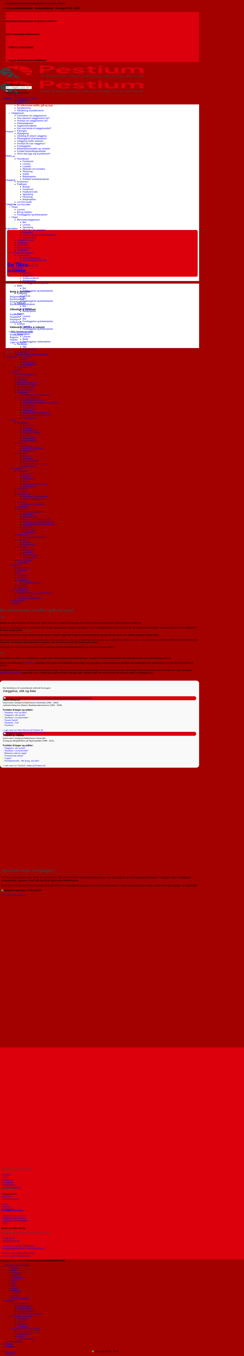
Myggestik (28, 275)
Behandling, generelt (27, 382)
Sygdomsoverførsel (26, 126)
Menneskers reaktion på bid (36, 519)
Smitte (26, 174)
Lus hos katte (23, 204)
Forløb (26, 481)
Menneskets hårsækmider (35, 496)
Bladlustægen (24, 247)
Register (15, 603)
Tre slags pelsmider (32, 512)
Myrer (20, 369)
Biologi (26, 187)
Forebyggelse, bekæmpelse (37, 341)
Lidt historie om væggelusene (31, 115)
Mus (13, 1283)
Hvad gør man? (24, 595)
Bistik (25, 339)
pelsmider (16, 673)
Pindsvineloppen (25, 390)
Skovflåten (22, 423)
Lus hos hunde (24, 202)
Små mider (16, 468)
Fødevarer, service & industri (25, 1329)
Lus (13, 156)
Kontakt (10, 352)
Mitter (19, 286)
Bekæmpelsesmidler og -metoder (33, 148)
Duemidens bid (30, 461)
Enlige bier (22, 352)
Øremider (21, 501)
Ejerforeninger (24, 1308)
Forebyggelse (24, 146)
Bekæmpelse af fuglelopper (36, 395)
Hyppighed (22, 100)
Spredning (28, 194)
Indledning (16, 95)
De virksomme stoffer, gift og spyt (35, 105)
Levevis (26, 164)
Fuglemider (22, 540)
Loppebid (21, 380)
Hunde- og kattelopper (28, 397)
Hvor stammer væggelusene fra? (33, 118)
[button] (9, 98)
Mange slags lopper (27, 385)
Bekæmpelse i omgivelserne (37, 415)
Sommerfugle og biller (22, 253)
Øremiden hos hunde (33, 504)
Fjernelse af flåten (32, 433)
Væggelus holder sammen (30, 141)
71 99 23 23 (8, 1238)
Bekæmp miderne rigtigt (15, 753)
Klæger (20, 314)
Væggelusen (17, 113)
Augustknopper (30, 555)
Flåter (14, 420)
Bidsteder (27, 428)
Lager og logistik (25, 1339)
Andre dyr (16, 565)
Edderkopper (23, 580)
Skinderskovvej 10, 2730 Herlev (18, 1246)
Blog (5, 1204)
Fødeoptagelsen (25, 123)
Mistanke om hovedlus (34, 169)
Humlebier (22, 344)
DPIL (4, 1223)
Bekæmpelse (29, 176)
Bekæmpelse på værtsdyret (36, 413)
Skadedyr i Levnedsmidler (16, 717)
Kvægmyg (22, 293)
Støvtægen (22, 242)
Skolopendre (23, 575)
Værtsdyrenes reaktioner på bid (38, 522)
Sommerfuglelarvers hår (35, 260)
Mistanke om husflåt (33, 448)
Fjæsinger (22, 585)
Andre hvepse (24, 367)
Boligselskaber (24, 1306)
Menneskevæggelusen (28, 220)
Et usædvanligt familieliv (35, 537)
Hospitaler (22, 1321)
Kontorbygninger (25, 1311)
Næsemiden (23, 507)
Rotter (14, 1280)
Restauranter (23, 1334)
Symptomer (28, 479)
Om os (9, 349)
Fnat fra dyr (22, 489)
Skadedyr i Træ (11, 723)
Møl (13, 1285)
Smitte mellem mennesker (36, 484)
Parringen (22, 131)
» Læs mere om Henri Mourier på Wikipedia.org (24, 732)
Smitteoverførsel (31, 278)
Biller (19, 263)
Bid (24, 222)
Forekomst (28, 161)
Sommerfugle (23, 255)
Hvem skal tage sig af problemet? (33, 154)
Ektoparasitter (18, 600)
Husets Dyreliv (11, 720)
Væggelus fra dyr (25, 240)
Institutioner (23, 1326)
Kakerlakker (9, 1185)
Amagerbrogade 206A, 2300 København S (23, 1248)
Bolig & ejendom (19, 1303)
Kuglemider (23, 534)
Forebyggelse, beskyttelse (36, 283)
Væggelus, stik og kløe (15, 715)
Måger (14, 1288)
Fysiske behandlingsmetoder (31, 151)
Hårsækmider (23, 494)
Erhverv (10, 282)
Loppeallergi (29, 405)
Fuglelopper (23, 392)
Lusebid (27, 166)
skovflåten (29, 663)
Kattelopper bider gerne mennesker (40, 402)
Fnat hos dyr (23, 491)
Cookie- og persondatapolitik (15, 1256)
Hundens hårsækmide (34, 499)
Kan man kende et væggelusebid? (34, 128)
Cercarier (21, 570)
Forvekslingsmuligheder (29, 598)
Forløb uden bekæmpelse (35, 463)
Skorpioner (22, 578)
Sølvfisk (15, 1296)
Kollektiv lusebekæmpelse (36, 179)
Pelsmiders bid (30, 517)
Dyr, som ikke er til (20, 590)
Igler (19, 573)
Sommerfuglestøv (31, 258)
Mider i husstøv (24, 560)
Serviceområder (11, 1199)
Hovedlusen (23, 159)
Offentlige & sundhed (21, 1316)
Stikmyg (21, 270)
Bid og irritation (24, 212)
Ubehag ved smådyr (27, 98)
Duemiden (22, 453)
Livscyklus (28, 425)
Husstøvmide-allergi (14, 756)
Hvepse (7, 1175)
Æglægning (23, 133)
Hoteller (21, 1336)
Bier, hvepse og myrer (22, 331)
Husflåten (22, 443)
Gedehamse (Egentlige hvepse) (33, 354)
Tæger (14, 217)
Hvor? (20, 103)
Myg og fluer (17, 268)
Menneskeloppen (25, 387)
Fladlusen (22, 184)
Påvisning (28, 171)
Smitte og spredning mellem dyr (38, 524)
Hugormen (22, 588)
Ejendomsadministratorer (29, 1313)
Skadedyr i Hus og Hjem (15, 712)
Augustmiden (23, 547)
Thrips (14, 207)
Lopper (14, 372)
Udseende (28, 474)
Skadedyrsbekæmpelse (18, 1265)
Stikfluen (21, 303)
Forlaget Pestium (12, 1210)
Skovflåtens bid (30, 430)
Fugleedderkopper (32, 583)
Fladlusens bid (30, 192)
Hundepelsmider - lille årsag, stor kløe (22, 761)
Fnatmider (22, 471)
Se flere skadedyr (20, 1298)
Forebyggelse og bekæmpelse (32, 214)
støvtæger (5, 673)
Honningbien (23, 334)
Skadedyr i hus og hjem (13, 1215)
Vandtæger (22, 250)
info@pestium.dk (10, 1241)
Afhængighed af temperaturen (32, 138)
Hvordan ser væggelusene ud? (32, 121)
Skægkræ (8, 1180)
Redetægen (23, 245)
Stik (24, 347)
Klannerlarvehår (31, 265)
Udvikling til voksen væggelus (32, 136)
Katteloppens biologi (33, 400)
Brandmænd (23, 567)
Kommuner (22, 1318)
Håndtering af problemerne (30, 110)
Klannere (15, 1293)
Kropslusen (22, 181)
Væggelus (8, 1182)
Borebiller (16, 1291)
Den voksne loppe (26, 374)
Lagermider (22, 562)
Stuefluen (9, 725)
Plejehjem (22, 1324)
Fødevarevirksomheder (28, 1331)
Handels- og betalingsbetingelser (18, 1253)
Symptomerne (24, 108)
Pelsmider (22, 509)
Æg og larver (23, 377)
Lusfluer (21, 324)
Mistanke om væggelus (34, 230)
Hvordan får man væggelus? (31, 143)
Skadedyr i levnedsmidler (14, 1221)
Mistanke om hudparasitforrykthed (34, 593)
